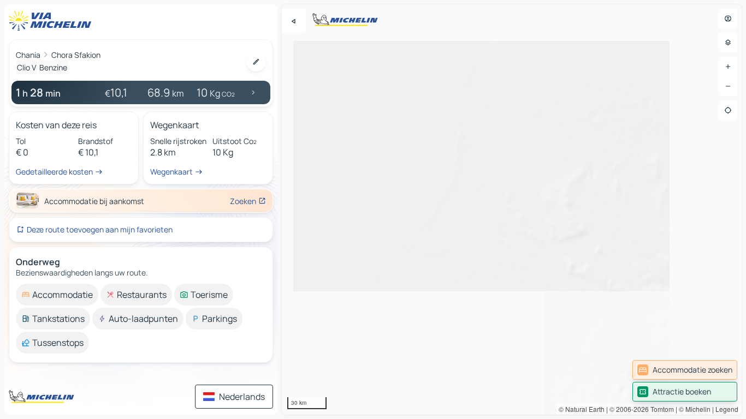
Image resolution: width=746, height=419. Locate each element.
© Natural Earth (582, 409)
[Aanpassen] (256, 61)
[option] (57, 295)
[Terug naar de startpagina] (52, 21)
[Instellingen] (728, 42)
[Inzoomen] (728, 66)
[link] (684, 370)
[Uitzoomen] (728, 86)
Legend (726, 409)
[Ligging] (728, 110)
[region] (512, 209)
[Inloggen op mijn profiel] (728, 18)
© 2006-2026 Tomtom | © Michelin (660, 409)
